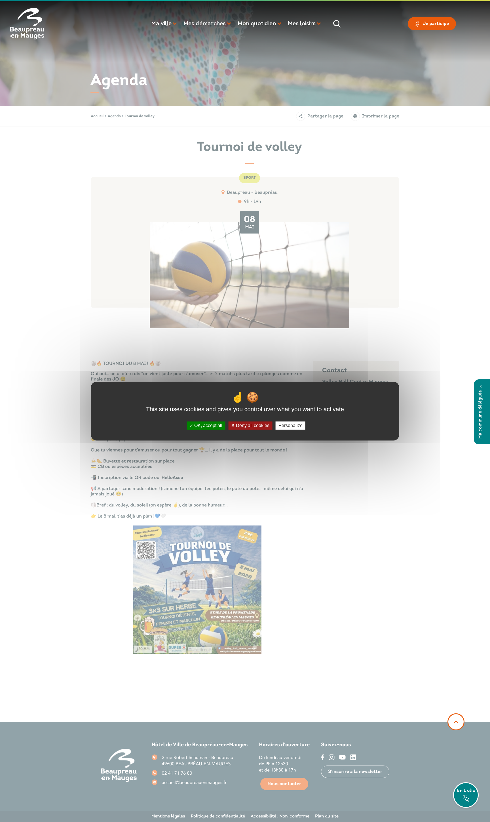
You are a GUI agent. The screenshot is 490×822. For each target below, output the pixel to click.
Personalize (290, 425)
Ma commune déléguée (480, 414)
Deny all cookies (252, 425)
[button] (164, 24)
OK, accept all (207, 425)
